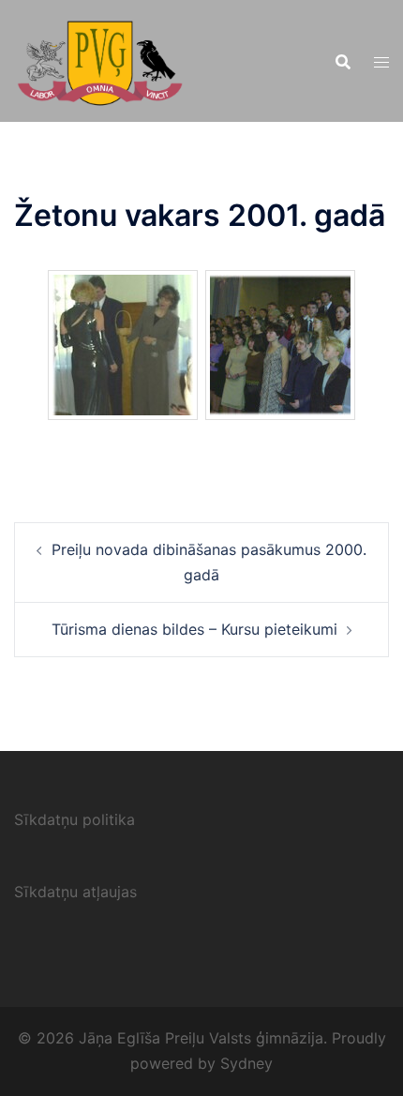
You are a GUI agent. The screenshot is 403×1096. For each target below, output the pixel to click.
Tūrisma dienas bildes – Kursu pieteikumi (194, 629)
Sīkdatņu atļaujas (75, 891)
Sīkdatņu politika (74, 819)
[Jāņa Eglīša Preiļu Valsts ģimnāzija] (100, 59)
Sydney (246, 1063)
